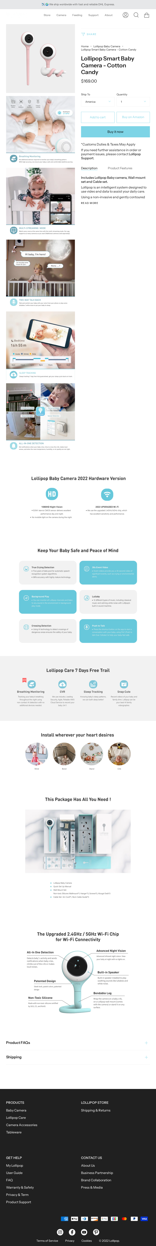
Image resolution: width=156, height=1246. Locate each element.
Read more (89, 203)
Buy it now (115, 132)
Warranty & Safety (20, 1187)
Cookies (86, 1241)
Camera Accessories (21, 1125)
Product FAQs (18, 1042)
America (90, 101)
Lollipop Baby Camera (106, 46)
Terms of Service (47, 1241)
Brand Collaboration (96, 1180)
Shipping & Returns (95, 1110)
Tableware (14, 1132)
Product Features (120, 168)
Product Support (18, 1202)
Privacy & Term (17, 1195)
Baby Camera (16, 1110)
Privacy (69, 1241)
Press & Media (92, 1187)
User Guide (14, 1173)
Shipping (14, 1057)
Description (89, 168)
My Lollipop (14, 1165)
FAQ (9, 1180)
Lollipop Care (16, 1118)
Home (85, 46)
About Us (88, 1165)
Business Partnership (97, 1173)
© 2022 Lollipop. (109, 1241)
